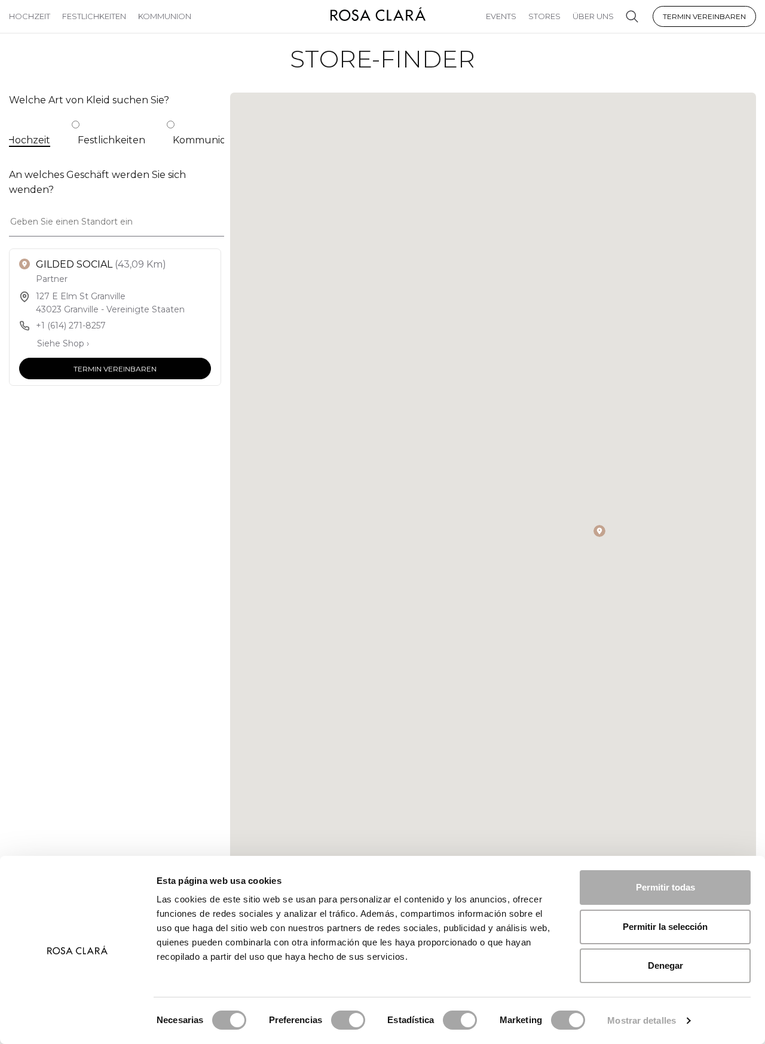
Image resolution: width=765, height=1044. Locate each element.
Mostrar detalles (641, 1020)
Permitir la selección (665, 927)
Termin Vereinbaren (704, 16)
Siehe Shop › (63, 343)
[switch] (348, 1020)
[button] (599, 531)
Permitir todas (665, 887)
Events (501, 16)
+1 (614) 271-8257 (71, 325)
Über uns (593, 16)
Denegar (665, 965)
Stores (544, 16)
